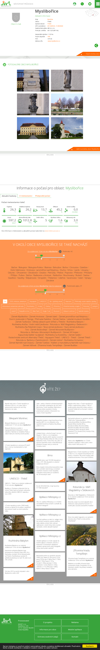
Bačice (14, 267)
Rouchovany (68, 275)
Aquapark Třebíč (52, 337)
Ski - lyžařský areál (56, 301)
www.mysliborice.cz (54, 41)
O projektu (47, 622)
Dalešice (83, 267)
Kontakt (75, 637)
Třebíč (49, 24)
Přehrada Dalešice (43, 319)
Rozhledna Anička (20, 324)
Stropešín (42, 278)
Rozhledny (30, 306)
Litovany (84, 270)
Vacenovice (72, 278)
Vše (5, 301)
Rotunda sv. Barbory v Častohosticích (32, 340)
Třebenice (52, 278)
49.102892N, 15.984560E (55, 26)
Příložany (88, 272)
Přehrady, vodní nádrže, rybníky (85, 301)
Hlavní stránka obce (93, 54)
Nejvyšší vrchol (24, 311)
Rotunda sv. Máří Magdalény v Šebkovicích (68, 324)
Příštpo (14, 275)
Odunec (11, 272)
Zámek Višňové (29, 345)
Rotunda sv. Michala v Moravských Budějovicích (41, 332)
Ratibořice (57, 275)
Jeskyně (95, 306)
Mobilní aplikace (75, 629)
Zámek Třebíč (84, 337)
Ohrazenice (22, 272)
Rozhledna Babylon (75, 321)
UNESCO (43, 301)
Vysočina (50, 19)
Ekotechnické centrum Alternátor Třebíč (26, 337)
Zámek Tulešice (42, 342)
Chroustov (74, 267)
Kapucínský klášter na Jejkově (31, 335)
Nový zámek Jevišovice (53, 327)
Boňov (65, 267)
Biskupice (23, 267)
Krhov (70, 270)
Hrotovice (31, 270)
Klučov (63, 270)
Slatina (86, 275)
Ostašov (42, 272)
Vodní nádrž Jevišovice (38, 324)
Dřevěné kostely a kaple (71, 306)
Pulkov (22, 275)
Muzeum (57, 311)
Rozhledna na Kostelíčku (56, 335)
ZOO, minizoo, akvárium (18, 301)
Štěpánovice (31, 278)
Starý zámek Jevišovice (74, 327)
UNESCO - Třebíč (69, 337)
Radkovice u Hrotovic (42, 275)
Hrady (40, 306)
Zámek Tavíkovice (23, 321)
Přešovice (78, 272)
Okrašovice (33, 272)
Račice (29, 275)
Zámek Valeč (51, 316)
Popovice (69, 272)
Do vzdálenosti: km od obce (43, 251)
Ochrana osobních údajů (48, 637)
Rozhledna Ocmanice (73, 340)
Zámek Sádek (75, 335)
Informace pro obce (47, 629)
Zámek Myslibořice (19, 316)
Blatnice (48, 267)
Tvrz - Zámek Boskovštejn (36, 329)
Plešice (60, 272)
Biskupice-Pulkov (35, 267)
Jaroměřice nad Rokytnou (47, 270)
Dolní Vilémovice (18, 270)
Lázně (13, 311)
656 (49, 36)
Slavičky (20, 278)
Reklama (75, 622)
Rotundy (86, 306)
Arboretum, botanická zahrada (13, 306)
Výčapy (88, 278)
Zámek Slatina (59, 319)
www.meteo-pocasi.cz (52, 231)
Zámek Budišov (70, 345)
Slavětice (12, 278)
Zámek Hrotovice (36, 316)
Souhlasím (90, 646)
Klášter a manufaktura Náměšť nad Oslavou (70, 342)
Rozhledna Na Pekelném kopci (28, 327)
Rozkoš (79, 275)
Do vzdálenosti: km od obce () (40, 286)
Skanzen (68, 301)
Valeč (80, 278)
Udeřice (61, 278)
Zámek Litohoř (56, 340)
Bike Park (36, 311)
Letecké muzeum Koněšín (78, 319)
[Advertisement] (50, 170)
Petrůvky (52, 272)
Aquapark (33, 301)
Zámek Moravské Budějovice (61, 329)
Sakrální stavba (83, 311)
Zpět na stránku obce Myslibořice (88, 149)
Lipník (76, 270)
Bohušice (57, 267)
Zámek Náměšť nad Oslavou (21, 342)
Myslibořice (46, 11)
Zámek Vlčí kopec (70, 332)
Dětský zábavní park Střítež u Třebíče (49, 321)
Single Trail (46, 311)
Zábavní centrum (69, 311)
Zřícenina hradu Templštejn (50, 345)
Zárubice (50, 280)
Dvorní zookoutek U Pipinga (21, 319)
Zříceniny (57, 306)
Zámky (48, 306)
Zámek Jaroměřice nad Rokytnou (73, 316)
